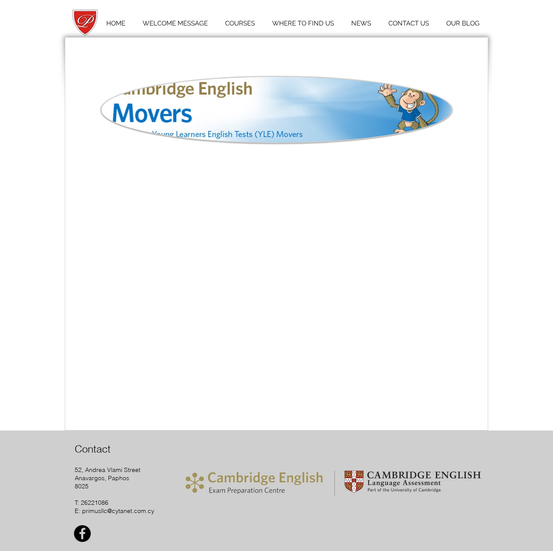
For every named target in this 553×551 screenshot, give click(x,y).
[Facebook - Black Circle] (82, 533)
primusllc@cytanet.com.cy (118, 511)
